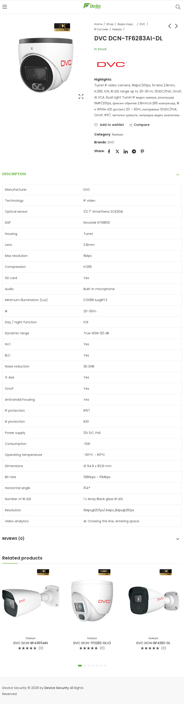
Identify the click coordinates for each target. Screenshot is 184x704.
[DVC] (112, 64)
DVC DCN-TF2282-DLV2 (92, 643)
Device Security (56, 688)
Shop (110, 24)
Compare (141, 125)
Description (14, 174)
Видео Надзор (127, 24)
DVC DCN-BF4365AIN (30, 643)
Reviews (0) (13, 538)
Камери (117, 29)
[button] (80, 666)
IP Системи (101, 29)
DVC (142, 24)
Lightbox (81, 96)
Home (98, 24)
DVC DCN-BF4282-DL (153, 643)
